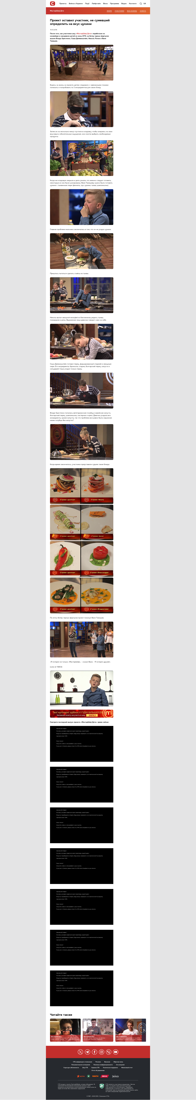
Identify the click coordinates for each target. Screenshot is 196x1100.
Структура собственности (71, 1067)
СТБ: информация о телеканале (82, 1062)
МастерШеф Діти (57, 11)
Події (87, 4)
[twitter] (80, 1052)
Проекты (62, 4)
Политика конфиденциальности (103, 1064)
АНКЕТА (143, 11)
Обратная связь (118, 1062)
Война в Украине (76, 4)
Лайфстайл (96, 4)
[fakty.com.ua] (95, 1076)
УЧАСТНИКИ (119, 11)
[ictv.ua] (80, 1076)
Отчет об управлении (98, 1070)
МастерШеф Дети (84, 34)
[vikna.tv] (104, 1076)
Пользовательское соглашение (80, 1064)
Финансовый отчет (127, 1067)
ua (145, 4)
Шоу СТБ (85, 1067)
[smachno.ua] (115, 1076)
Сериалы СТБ (95, 1067)
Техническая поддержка (110, 1067)
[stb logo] (52, 3)
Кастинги (132, 4)
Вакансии (107, 1062)
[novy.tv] (88, 1076)
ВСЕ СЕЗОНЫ (132, 11)
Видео (124, 4)
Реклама (98, 1062)
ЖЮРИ (109, 11)
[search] (141, 4)
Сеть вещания (120, 1064)
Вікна (105, 4)
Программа (114, 4)
